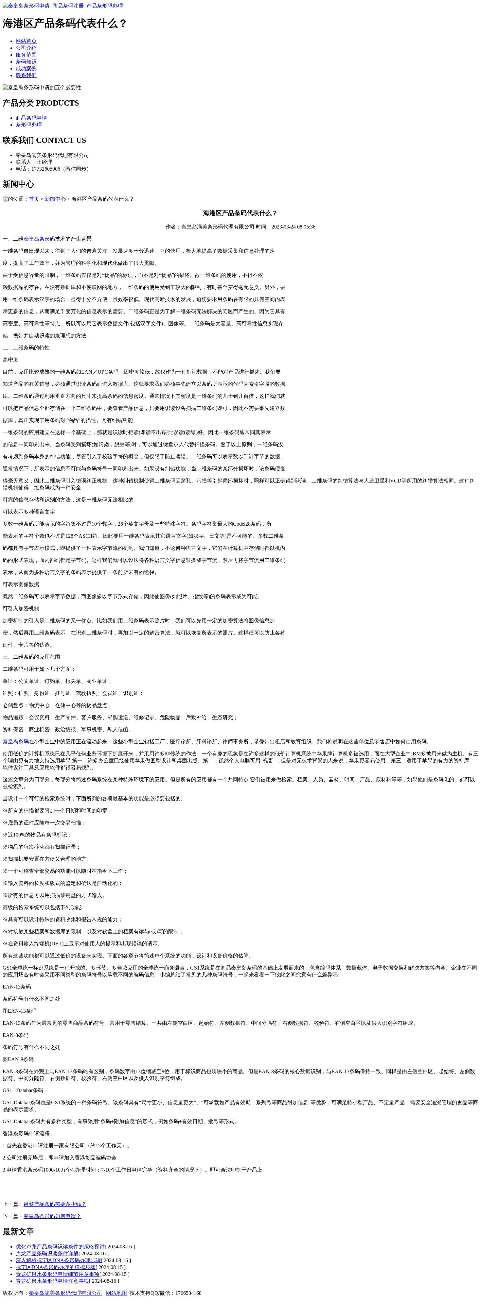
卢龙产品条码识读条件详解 (47, 1253)
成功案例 (26, 68)
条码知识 (26, 61)
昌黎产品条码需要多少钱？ (55, 1204)
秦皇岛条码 (16, 741)
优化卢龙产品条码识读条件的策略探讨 (60, 1246)
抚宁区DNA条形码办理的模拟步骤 (56, 1267)
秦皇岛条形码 (39, 239)
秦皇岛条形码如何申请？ (52, 1216)
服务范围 (26, 55)
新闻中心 (55, 199)
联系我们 (26, 75)
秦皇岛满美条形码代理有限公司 (65, 1293)
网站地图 (116, 1293)
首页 (34, 199)
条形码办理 (29, 124)
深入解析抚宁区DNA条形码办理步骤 (58, 1260)
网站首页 (26, 41)
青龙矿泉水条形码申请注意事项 (52, 1281)
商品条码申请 (31, 118)
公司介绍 (26, 48)
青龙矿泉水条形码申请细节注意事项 (57, 1274)
